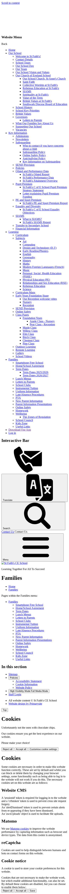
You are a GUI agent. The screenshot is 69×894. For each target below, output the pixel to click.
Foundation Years (32, 318)
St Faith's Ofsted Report (36, 174)
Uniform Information (27, 391)
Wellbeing (21, 413)
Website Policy (24, 687)
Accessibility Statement (29, 681)
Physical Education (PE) (36, 279)
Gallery (20, 353)
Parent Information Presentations (34, 404)
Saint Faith (29, 81)
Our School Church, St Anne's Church (44, 78)
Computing (29, 244)
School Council (24, 420)
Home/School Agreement (30, 365)
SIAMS (27, 91)
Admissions (22, 136)
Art (24, 241)
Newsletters (22, 139)
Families (13, 359)
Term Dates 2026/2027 (35, 375)
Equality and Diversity (28, 206)
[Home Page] (14, 563)
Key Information (17, 132)
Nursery (27, 302)
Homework (22, 410)
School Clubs (23, 385)
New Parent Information (29, 400)
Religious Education (34, 286)
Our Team (21, 69)
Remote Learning (25, 349)
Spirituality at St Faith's (35, 94)
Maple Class (29, 327)
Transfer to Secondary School (32, 225)
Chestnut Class (31, 340)
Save (32, 890)
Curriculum (22, 235)
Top (5, 710)
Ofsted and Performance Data (32, 171)
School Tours (23, 62)
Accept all (21, 749)
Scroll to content (10, 2)
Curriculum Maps (25, 292)
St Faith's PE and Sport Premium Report (45, 203)
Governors (21, 116)
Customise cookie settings (43, 749)
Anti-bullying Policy (34, 158)
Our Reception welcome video (40, 298)
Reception (28, 305)
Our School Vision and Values (32, 72)
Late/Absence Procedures (30, 394)
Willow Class (30, 330)
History (27, 260)
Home (11, 49)
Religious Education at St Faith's (41, 88)
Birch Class (29, 337)
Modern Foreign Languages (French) (43, 266)
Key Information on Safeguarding (41, 161)
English (27, 254)
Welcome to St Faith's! (28, 56)
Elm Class (28, 333)
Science (27, 289)
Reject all (7, 749)
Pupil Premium (24, 183)
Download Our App (19, 429)
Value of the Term (33, 97)
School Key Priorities (27, 110)
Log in (12, 432)
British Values (23, 113)
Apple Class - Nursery (42, 321)
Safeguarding (23, 142)
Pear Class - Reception (42, 324)
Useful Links (23, 426)
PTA (18, 397)
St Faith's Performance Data (38, 177)
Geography (29, 257)
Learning (13, 231)
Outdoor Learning (26, 346)
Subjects (20, 238)
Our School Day (25, 65)
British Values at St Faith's (37, 100)
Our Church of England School (33, 75)
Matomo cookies (19, 828)
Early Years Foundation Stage (32, 295)
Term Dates (22, 369)
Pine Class (28, 343)
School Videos (24, 356)
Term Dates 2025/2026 (35, 372)
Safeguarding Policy (34, 152)
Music (26, 270)
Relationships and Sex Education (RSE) (45, 282)
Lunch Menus (23, 378)
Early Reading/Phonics (35, 250)
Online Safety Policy (34, 155)
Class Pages (22, 314)
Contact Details (24, 59)
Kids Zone (21, 423)
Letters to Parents (32, 120)
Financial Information (28, 228)
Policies (20, 168)
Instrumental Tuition (27, 388)
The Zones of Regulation (37, 416)
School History (24, 107)
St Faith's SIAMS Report (37, 222)
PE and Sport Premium (28, 199)
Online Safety (23, 311)
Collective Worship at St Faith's (40, 85)
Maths (26, 263)
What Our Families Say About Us (34, 123)
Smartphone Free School (29, 362)
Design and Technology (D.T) (39, 247)
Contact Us (7, 531)
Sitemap (13, 674)
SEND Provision (25, 164)
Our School (14, 53)
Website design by (25, 703)
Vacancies (21, 129)
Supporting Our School (29, 126)
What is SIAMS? (32, 219)
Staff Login (14, 694)
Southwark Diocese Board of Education (45, 104)
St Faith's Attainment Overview (40, 180)
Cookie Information (27, 684)
